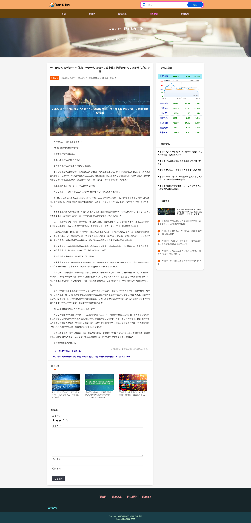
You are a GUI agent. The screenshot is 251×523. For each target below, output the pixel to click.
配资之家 (122, 13)
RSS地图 (129, 516)
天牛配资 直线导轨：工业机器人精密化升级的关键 (179, 170)
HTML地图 (137, 516)
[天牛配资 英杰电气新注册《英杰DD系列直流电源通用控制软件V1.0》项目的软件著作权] (99, 382)
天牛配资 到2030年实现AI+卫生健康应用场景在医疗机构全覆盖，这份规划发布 (180, 153)
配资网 (92, 13)
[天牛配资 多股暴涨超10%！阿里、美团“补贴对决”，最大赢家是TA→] (133, 382)
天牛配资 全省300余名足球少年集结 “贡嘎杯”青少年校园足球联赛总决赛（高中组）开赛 (94, 356)
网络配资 (154, 13)
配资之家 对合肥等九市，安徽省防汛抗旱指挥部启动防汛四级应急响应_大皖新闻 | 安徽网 (189, 211)
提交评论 (58, 478)
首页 (64, 13)
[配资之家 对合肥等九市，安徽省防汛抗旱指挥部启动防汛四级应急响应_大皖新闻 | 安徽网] (166, 211)
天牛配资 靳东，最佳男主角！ (70, 351)
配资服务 (185, 13)
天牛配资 (54, 78)
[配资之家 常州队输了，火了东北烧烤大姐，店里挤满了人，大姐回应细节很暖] (66, 382)
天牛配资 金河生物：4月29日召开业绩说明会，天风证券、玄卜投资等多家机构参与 (180, 178)
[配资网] (60, 4)
